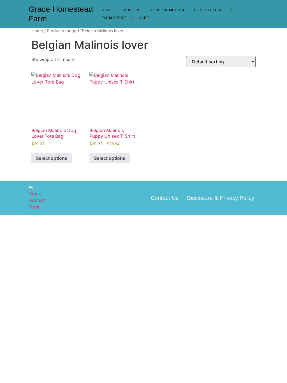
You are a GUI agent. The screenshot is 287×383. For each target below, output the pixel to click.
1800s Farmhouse (167, 10)
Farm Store (114, 18)
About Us (131, 10)
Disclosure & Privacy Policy (220, 198)
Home (107, 10)
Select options (51, 158)
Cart (144, 18)
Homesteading (209, 10)
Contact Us (165, 198)
